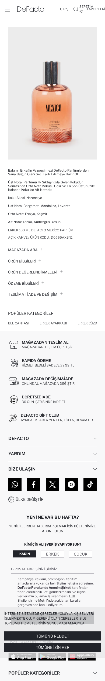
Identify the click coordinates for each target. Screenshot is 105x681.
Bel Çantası (18, 323)
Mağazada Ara (23, 250)
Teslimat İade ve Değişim (32, 294)
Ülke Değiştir (30, 499)
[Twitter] (52, 484)
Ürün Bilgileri (22, 261)
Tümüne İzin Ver (52, 647)
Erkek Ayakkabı (53, 323)
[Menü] (7, 9)
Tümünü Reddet (52, 636)
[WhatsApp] (15, 484)
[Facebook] (33, 484)
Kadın (24, 554)
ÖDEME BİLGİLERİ (23, 283)
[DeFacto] (30, 9)
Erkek (52, 554)
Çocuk (81, 554)
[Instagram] (71, 484)
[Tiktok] (90, 484)
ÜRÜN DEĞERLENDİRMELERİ (32, 272)
